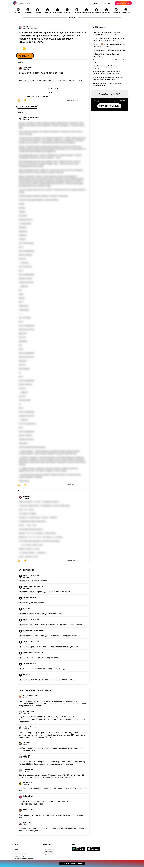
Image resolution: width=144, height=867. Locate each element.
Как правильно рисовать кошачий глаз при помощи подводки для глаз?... (49, 647)
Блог (16, 851)
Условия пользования (21, 854)
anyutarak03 (27, 742)
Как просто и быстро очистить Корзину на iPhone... (39, 658)
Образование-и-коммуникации (33, 630)
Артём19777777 (28, 809)
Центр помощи (49, 851)
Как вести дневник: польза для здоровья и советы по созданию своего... (48, 636)
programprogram (28, 711)
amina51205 (27, 26)
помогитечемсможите (30, 695)
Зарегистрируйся (49, 849)
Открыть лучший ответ (72, 863)
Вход (95, 3)
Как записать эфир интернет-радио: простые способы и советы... (45, 592)
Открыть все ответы (27, 106)
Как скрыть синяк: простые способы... (34, 581)
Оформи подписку (109, 106)
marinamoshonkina (29, 727)
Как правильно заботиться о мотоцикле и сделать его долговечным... (47, 680)
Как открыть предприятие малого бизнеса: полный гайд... (42, 669)
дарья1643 (26, 496)
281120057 (26, 756)
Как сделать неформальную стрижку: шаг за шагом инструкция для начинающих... (52, 625)
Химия (35, 28)
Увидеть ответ (25, 56)
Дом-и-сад (26, 608)
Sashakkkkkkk (27, 796)
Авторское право (19, 856)
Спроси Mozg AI (123, 3)
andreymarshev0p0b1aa (31, 117)
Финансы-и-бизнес (29, 597)
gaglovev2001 (27, 823)
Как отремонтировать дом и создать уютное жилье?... (41, 614)
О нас (16, 849)
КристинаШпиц (28, 769)
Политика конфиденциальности (24, 858)
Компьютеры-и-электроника (33, 586)
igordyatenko (27, 782)
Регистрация (106, 3)
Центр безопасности (50, 854)
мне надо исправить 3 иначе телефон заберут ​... (109, 50)
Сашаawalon (27, 67)
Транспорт (26, 674)
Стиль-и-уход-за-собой (31, 575)
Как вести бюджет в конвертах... (32, 603)
